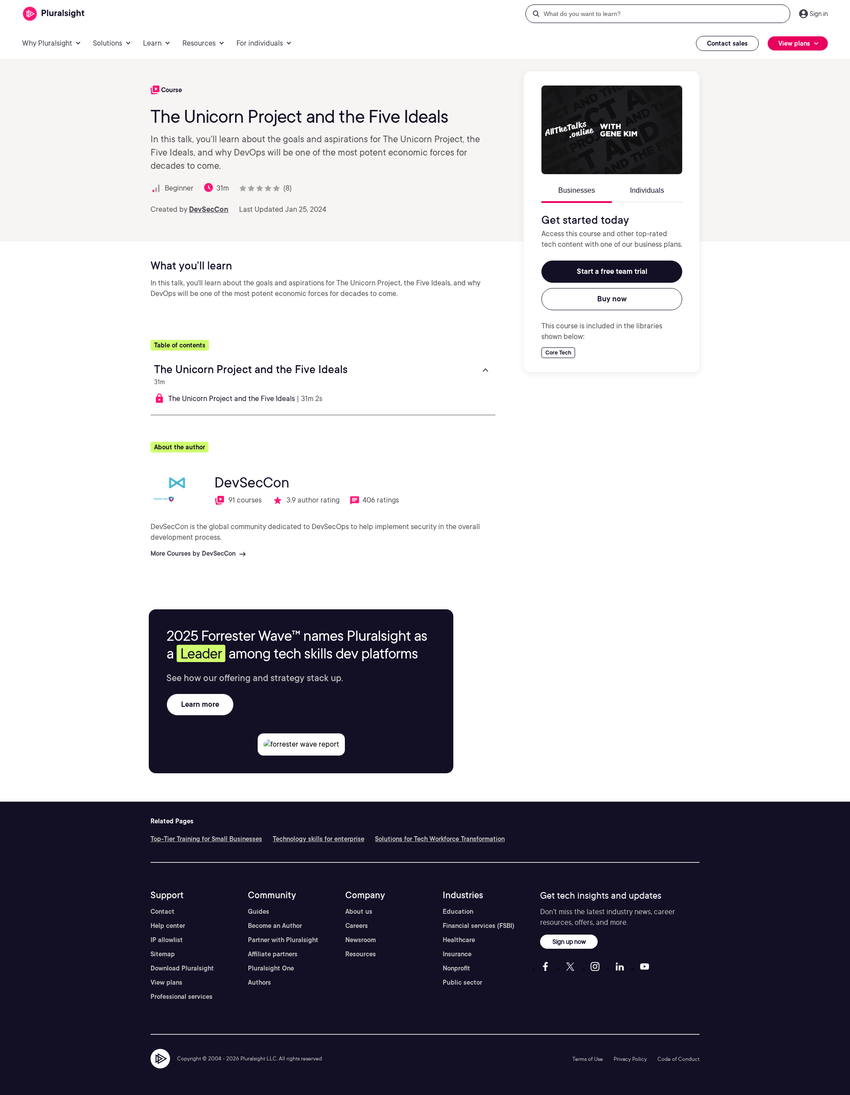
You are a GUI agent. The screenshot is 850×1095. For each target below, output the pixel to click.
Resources (360, 954)
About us (358, 911)
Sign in (819, 13)
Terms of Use (587, 1059)
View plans (166, 982)
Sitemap (163, 954)
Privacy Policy (630, 1059)
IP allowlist (167, 939)
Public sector (462, 982)
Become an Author (275, 925)
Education (458, 911)
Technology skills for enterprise (318, 838)
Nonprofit (456, 968)
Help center (168, 925)
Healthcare (459, 939)
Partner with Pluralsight (283, 939)
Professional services (181, 996)
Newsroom (360, 939)
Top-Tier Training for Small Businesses (206, 838)
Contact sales (727, 43)
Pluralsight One (271, 968)
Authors (259, 982)
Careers (356, 925)
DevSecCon (208, 209)
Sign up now (569, 941)
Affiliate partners (273, 954)
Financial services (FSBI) (478, 925)
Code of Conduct (678, 1059)
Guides (258, 911)
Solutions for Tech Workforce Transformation (440, 838)
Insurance (457, 954)
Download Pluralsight (182, 968)
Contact (162, 911)
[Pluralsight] (53, 14)
